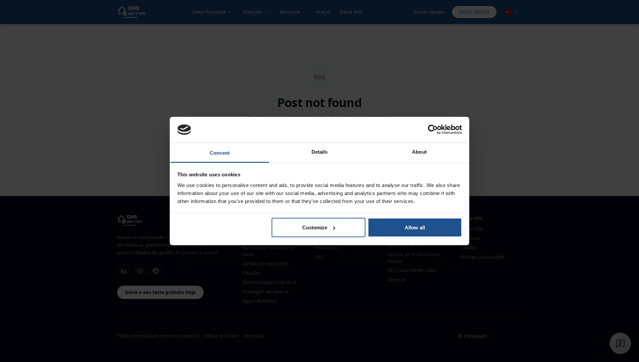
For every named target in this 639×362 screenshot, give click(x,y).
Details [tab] (320, 151)
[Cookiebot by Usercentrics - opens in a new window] (433, 130)
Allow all (415, 227)
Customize (314, 227)
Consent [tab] (220, 152)
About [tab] (419, 151)
